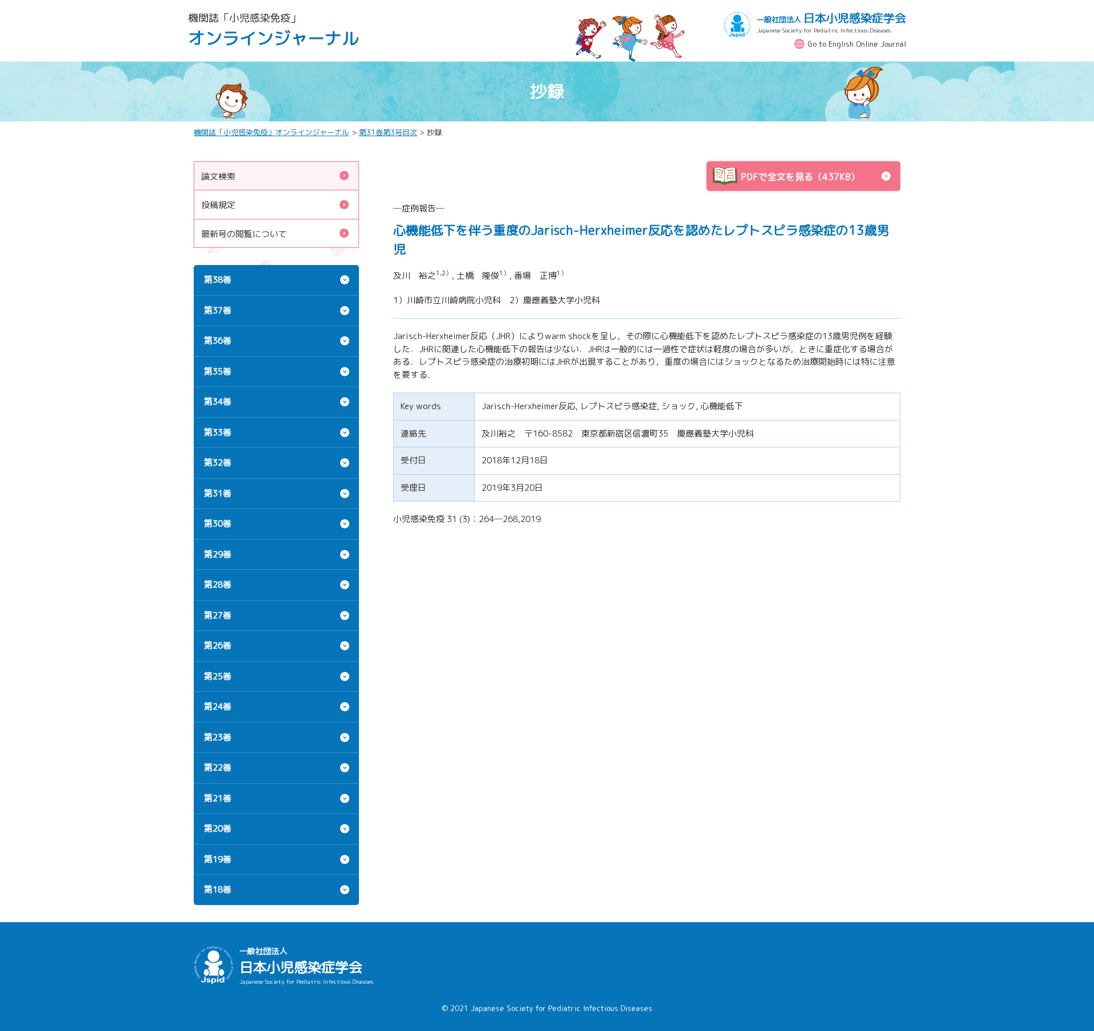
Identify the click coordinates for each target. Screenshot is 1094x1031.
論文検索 (218, 176)
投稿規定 (218, 205)
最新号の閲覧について (244, 234)
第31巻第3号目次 (388, 132)
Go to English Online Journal (856, 44)
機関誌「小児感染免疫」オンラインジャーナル (271, 132)
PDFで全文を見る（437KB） (800, 176)
